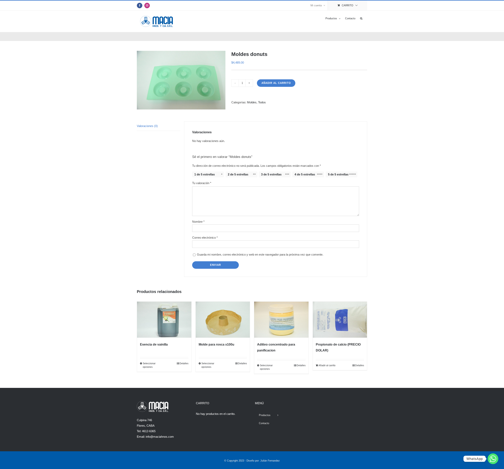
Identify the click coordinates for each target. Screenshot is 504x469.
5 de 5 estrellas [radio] (338, 174)
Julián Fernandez (270, 460)
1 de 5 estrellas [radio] (204, 174)
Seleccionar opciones (149, 365)
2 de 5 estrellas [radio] (238, 174)
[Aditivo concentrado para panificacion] (281, 319)
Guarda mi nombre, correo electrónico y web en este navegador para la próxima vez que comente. (260, 254)
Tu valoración (201, 183)
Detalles (184, 363)
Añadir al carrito (276, 83)
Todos (262, 102)
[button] (361, 18)
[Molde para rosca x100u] (223, 319)
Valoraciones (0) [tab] (147, 126)
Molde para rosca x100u (216, 344)
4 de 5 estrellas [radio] (305, 174)
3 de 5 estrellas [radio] (271, 174)
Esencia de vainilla (154, 344)
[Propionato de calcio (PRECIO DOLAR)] (340, 319)
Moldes (252, 102)
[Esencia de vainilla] (164, 319)
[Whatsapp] (493, 458)
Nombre (198, 221)
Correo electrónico (205, 237)
